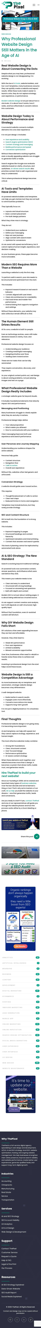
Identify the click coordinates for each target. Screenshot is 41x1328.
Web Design (6, 34)
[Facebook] (10, 1319)
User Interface (20, 1052)
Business (20, 974)
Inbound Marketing (20, 1007)
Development (20, 985)
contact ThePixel (32, 801)
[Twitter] (30, 1319)
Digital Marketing (20, 991)
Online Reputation (20, 1030)
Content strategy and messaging (19, 144)
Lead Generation (20, 1013)
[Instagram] (17, 1319)
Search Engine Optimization (20, 1035)
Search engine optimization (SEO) (19, 142)
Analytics (20, 957)
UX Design (20, 1057)
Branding (20, 969)
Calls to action (11, 465)
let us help (10, 791)
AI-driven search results (20, 168)
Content (20, 980)
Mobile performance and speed (18, 147)
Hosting (20, 1002)
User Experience (20, 1046)
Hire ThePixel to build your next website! (18, 774)
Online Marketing (20, 1024)
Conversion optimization (15, 149)
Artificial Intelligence (20, 963)
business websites (28, 783)
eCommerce (20, 996)
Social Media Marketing (20, 1041)
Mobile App (20, 1019)
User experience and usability (17, 139)
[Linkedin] (23, 1319)
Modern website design (10, 101)
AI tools (17, 83)
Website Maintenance (20, 1068)
